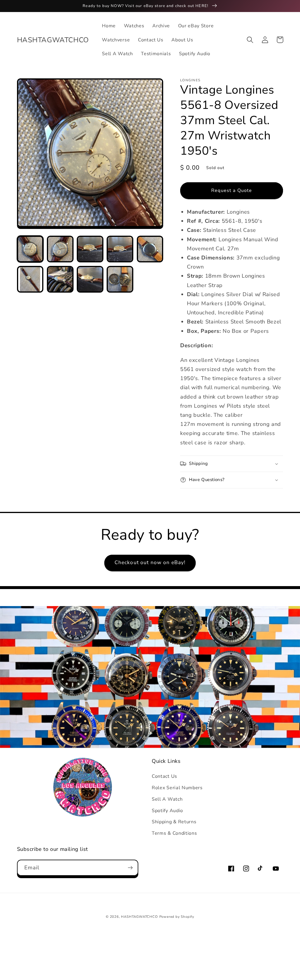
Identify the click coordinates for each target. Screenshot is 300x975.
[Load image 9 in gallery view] (120, 279)
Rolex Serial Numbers (177, 788)
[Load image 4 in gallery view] (120, 249)
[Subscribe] (130, 868)
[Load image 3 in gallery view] (90, 249)
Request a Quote (231, 190)
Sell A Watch (167, 799)
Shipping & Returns (174, 822)
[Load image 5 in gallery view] (150, 249)
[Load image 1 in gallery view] (30, 249)
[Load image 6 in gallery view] (30, 279)
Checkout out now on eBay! (150, 562)
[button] (250, 39)
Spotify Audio (167, 810)
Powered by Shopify (177, 916)
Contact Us (164, 776)
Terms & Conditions (174, 833)
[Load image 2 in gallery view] (60, 249)
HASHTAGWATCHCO (139, 916)
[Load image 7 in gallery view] (60, 279)
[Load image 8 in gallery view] (90, 279)
